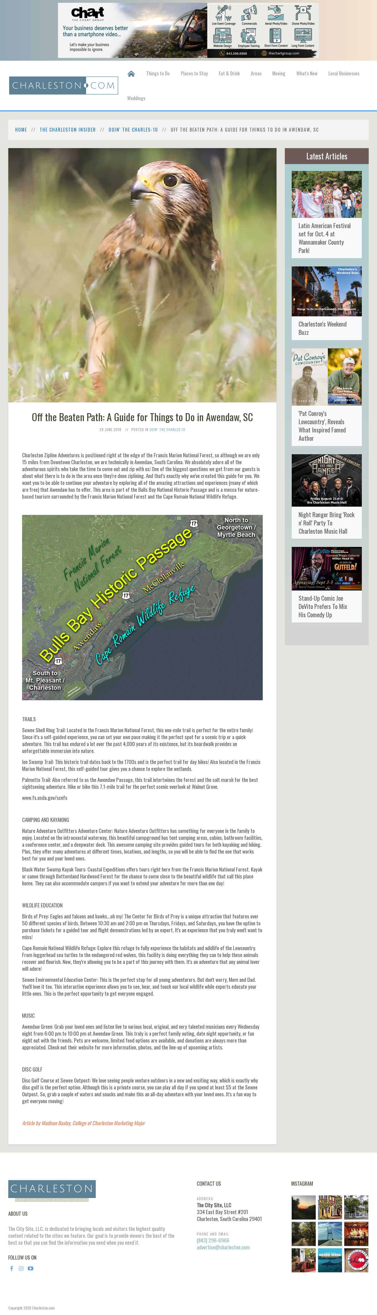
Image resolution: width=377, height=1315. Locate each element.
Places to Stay (194, 73)
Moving (278, 73)
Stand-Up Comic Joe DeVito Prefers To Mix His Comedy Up (323, 606)
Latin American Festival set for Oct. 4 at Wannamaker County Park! (325, 238)
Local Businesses (343, 73)
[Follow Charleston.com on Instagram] (330, 1233)
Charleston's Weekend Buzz (323, 327)
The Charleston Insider (68, 130)
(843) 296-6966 (213, 1240)
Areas (256, 73)
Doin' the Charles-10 (133, 130)
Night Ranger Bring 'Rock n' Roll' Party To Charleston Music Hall (326, 522)
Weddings (136, 97)
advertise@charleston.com (223, 1247)
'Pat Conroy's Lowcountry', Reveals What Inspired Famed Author (322, 425)
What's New (306, 73)
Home (21, 130)
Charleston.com (43, 1308)
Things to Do (158, 73)
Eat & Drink (229, 73)
